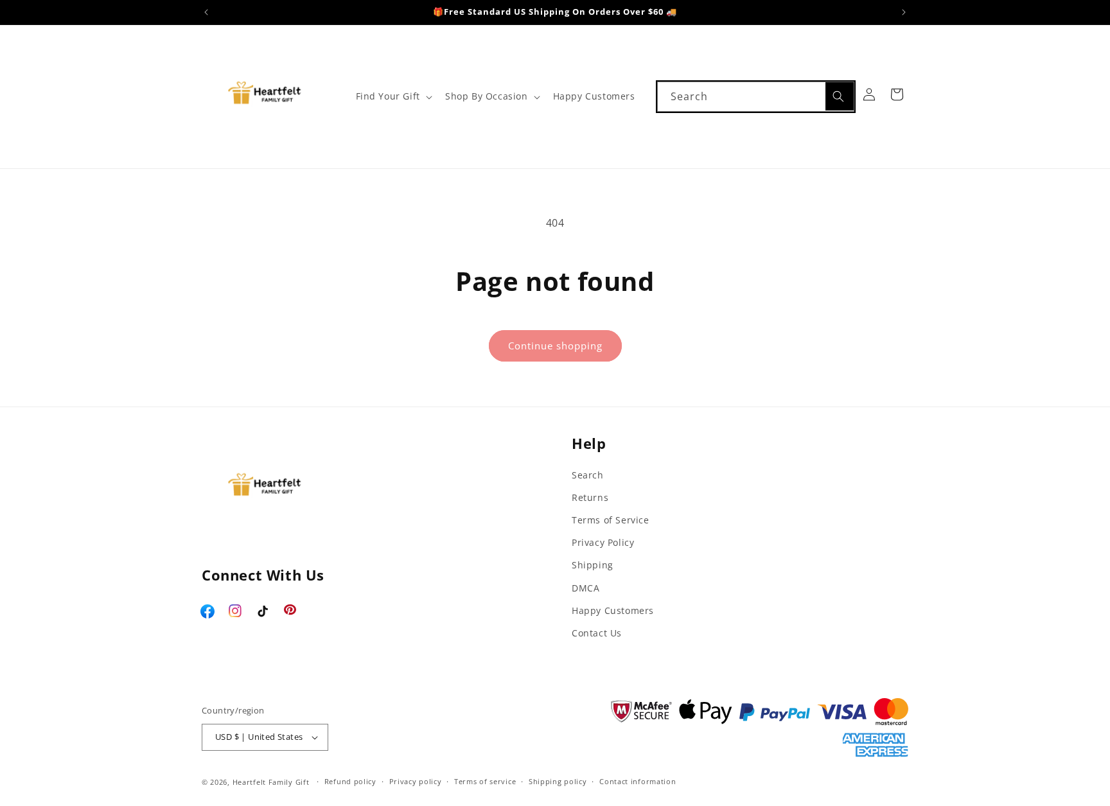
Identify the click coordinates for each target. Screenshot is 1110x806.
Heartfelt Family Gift (271, 782)
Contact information (637, 781)
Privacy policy (415, 781)
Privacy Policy (603, 542)
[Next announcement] (904, 12)
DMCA (585, 588)
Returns (590, 497)
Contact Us (597, 633)
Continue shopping (555, 345)
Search (588, 475)
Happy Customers (613, 610)
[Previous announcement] (206, 12)
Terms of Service (610, 520)
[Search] (839, 96)
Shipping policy (558, 781)
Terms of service (485, 781)
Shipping (592, 565)
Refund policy (350, 781)
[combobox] (756, 96)
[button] (392, 96)
